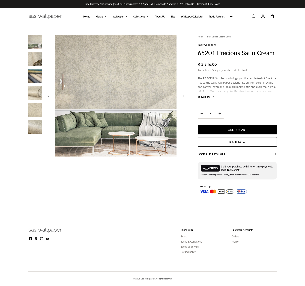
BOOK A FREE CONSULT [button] (211, 154)
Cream (222, 36)
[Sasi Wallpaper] (49, 230)
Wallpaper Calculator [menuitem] (192, 16)
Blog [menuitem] (173, 16)
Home (200, 36)
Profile (235, 241)
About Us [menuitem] (160, 16)
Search (184, 236)
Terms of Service (190, 246)
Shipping (217, 70)
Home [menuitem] (86, 16)
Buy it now (237, 142)
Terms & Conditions (191, 241)
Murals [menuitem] (99, 16)
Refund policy (188, 251)
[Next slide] (183, 95)
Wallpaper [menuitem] (118, 16)
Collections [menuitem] (139, 16)
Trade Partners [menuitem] (217, 16)
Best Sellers (212, 36)
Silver (228, 36)
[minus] (202, 113)
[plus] (220, 113)
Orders (235, 236)
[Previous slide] (48, 95)
